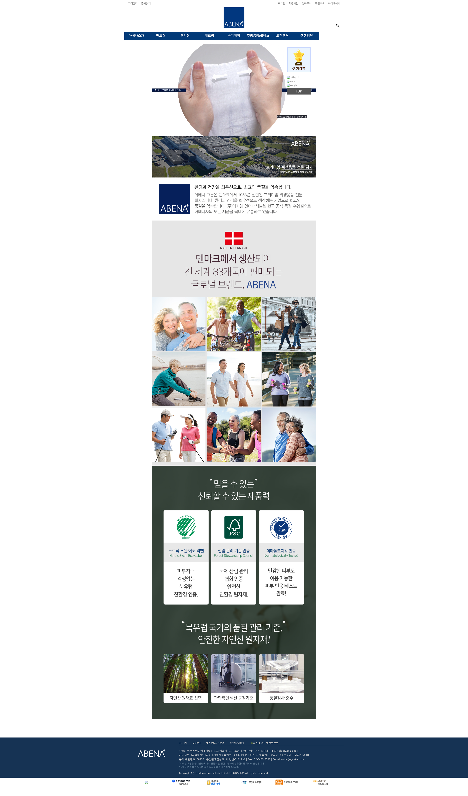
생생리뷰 (307, 35)
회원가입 (293, 3)
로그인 (281, 3)
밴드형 (160, 35)
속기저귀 (234, 35)
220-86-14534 (240, 755)
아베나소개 (136, 35)
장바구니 (306, 3)
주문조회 (319, 3)
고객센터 (132, 3)
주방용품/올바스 (258, 35)
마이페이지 (334, 3)
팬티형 (185, 35)
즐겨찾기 (146, 3)
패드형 (209, 35)
